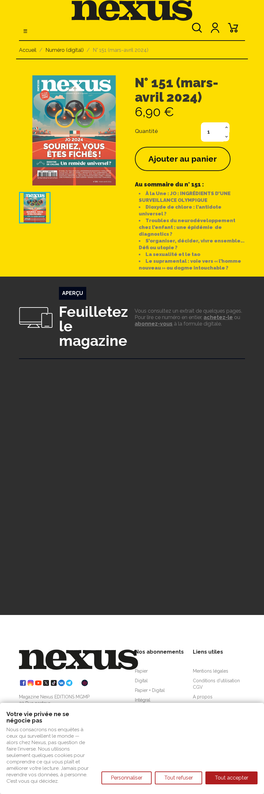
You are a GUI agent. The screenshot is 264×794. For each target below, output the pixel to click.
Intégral (142, 700)
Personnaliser (126, 778)
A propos (202, 696)
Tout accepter (231, 778)
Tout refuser (178, 778)
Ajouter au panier (182, 159)
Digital (141, 680)
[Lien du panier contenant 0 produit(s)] (233, 30)
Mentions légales (210, 671)
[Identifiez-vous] (215, 30)
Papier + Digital (150, 690)
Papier (141, 671)
